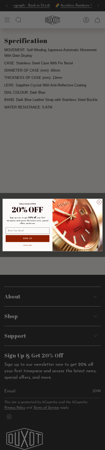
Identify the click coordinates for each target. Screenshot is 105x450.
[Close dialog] (99, 202)
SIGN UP (27, 238)
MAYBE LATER (27, 245)
